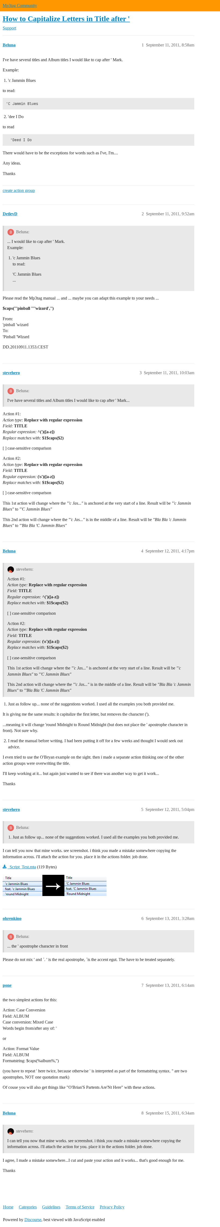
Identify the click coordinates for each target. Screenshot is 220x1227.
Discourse (32, 1219)
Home (8, 1207)
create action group (19, 190)
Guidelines (51, 1207)
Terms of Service (80, 1207)
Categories (28, 1207)
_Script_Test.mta (22, 867)
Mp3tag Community (20, 5)
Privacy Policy (112, 1207)
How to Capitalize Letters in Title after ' (66, 18)
